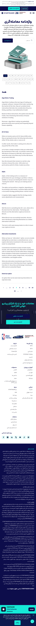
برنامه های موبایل (28, 360)
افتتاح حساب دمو (18, 322)
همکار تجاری (14, 422)
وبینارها (30, 378)
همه (5, 76)
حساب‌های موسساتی (12, 428)
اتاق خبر (30, 372)
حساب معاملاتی (13, 348)
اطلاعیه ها (14, 403)
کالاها (15, 372)
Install (31, 609)
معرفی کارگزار (14, 419)
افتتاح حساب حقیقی (14, 8)
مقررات (30, 389)
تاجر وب (30, 357)
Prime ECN (14, 351)
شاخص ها (14, 375)
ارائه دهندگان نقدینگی (27, 398)
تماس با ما (14, 412)
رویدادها (15, 395)
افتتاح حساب (14, 346)
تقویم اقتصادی (29, 375)
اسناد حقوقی (29, 392)
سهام (15, 378)
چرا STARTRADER (12, 389)
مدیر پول (15, 425)
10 (29, 288)
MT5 (31, 346)
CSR (16, 392)
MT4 (31, 348)
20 (32, 288)
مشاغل (15, 406)
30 (15, 291)
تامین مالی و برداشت (12, 354)
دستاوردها (14, 401)
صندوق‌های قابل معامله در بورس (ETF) (10, 381)
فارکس (15, 370)
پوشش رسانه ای (13, 398)
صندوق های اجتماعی (27, 363)
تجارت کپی (30, 351)
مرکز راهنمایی (13, 409)
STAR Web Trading (27, 354)
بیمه (31, 395)
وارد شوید (24, 9)
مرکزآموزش (29, 370)
